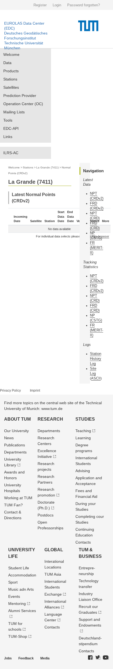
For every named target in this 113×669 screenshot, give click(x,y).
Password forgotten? (83, 5)
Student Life (18, 568)
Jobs (8, 658)
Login (57, 5)
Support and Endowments (90, 622)
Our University (16, 431)
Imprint (35, 390)
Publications (14, 445)
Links (7, 136)
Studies (85, 419)
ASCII (96, 378)
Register (40, 5)
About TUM (17, 419)
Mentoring (17, 603)
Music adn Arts (21, 589)
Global (53, 549)
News (9, 438)
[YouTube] (106, 657)
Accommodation (22, 575)
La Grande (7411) (47, 167)
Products (11, 71)
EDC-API (11, 128)
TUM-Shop (17, 636)
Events (14, 596)
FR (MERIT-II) (96, 248)
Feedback (26, 658)
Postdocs (45, 515)
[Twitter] (97, 657)
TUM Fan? (13, 505)
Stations (10, 79)
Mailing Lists (14, 112)
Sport (13, 582)
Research (50, 419)
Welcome (11, 54)
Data (7, 63)
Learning (83, 438)
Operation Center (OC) (23, 104)
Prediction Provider (19, 95)
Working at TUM (18, 498)
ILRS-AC (10, 153)
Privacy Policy (10, 390)
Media (45, 658)
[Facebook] (90, 657)
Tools (7, 120)
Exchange (53, 594)
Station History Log (95, 359)
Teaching (83, 431)
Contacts (83, 542)
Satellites (11, 87)
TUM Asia (52, 574)
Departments (15, 452)
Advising (82, 471)
